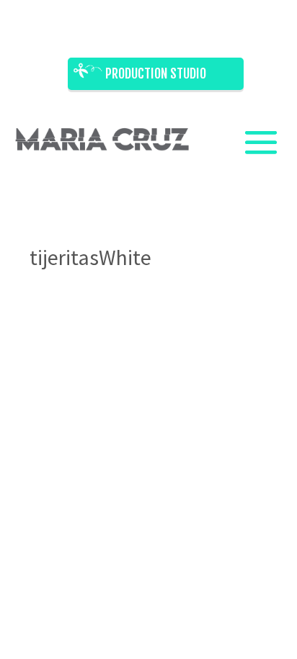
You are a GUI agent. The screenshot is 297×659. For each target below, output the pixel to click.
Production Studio (155, 73)
